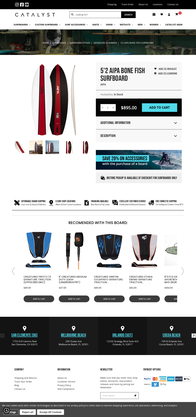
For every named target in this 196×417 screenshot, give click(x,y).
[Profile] (169, 14)
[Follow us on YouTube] (27, 4)
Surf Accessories (75, 24)
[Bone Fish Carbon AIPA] (19, 147)
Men (140, 24)
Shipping (112, 4)
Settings (11, 412)
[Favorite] (162, 14)
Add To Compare (167, 73)
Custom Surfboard (46, 24)
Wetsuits (125, 24)
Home (45, 42)
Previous (2, 335)
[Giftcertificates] (154, 14)
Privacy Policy (64, 385)
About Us (143, 4)
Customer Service (66, 381)
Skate (96, 24)
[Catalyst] (35, 14)
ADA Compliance (65, 388)
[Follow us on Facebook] (22, 4)
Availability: (111, 94)
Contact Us (172, 4)
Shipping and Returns (25, 377)
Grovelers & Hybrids (105, 42)
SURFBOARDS (21, 24)
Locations (157, 4)
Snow (109, 24)
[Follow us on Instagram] (17, 4)
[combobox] (97, 14)
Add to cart (39, 298)
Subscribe (135, 395)
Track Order (127, 4)
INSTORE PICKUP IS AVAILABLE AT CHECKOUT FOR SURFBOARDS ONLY (142, 178)
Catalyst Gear (173, 24)
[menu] (39, 250)
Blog (16, 385)
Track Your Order (23, 381)
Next (193, 335)
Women (154, 24)
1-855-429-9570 (34, 2)
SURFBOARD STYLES (80, 42)
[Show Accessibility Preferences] (6, 410)
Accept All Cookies (51, 412)
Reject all (27, 412)
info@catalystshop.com (39, 2)
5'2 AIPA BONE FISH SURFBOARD (137, 42)
